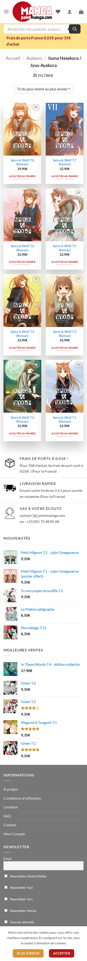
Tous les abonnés (21, 922)
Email (7, 859)
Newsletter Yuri (21, 899)
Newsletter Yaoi (21, 887)
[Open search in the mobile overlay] (42, 29)
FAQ (7, 816)
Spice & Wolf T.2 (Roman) (22, 420)
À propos (10, 789)
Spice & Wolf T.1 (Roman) (64, 420)
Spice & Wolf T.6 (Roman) (22, 248)
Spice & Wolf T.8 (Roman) (22, 162)
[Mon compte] (69, 11)
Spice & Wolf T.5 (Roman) (64, 248)
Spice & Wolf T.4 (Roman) (22, 334)
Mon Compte (14, 834)
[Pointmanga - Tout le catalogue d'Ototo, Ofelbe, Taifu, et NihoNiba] (32, 11)
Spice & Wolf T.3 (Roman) (64, 334)
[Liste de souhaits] (58, 11)
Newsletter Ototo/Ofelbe (27, 876)
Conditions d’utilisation (22, 798)
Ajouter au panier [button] (22, 176)
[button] (6, 11)
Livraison (10, 807)
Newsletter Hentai (22, 911)
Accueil (13, 58)
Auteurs (34, 58)
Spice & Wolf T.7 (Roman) (64, 162)
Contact (9, 825)
